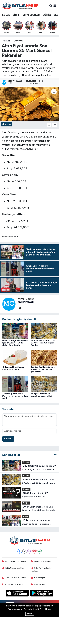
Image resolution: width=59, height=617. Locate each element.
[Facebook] (19, 551)
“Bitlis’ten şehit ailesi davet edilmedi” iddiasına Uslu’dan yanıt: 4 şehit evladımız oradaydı (38, 522)
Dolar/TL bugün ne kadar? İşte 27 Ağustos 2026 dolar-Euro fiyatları (15, 343)
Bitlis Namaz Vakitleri (14, 568)
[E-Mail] (20, 308)
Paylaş (8, 124)
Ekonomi (18, 41)
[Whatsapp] (39, 551)
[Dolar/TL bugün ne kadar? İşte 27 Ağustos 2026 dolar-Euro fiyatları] (15, 331)
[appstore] (17, 594)
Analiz (26, 462)
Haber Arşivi (39, 584)
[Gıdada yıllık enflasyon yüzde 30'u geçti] (15, 357)
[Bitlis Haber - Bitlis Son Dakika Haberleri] (20, 6)
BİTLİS (16, 15)
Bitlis (25, 516)
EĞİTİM (47, 15)
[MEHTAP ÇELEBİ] (9, 304)
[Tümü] (55, 455)
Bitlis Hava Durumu (42, 561)
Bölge (26, 503)
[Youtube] (34, 551)
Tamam (29, 613)
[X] (24, 551)
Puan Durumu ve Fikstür (15, 578)
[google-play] (42, 594)
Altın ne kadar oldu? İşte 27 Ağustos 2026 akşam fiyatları (43, 343)
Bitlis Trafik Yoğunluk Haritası (41, 569)
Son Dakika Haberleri (14, 584)
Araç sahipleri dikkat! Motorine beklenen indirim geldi (15, 396)
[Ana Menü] (55, 6)
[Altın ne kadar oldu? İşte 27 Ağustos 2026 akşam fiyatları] (44, 331)
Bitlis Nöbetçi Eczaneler (15, 561)
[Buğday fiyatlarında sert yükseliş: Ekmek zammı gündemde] (44, 357)
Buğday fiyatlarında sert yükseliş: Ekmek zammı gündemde (43, 369)
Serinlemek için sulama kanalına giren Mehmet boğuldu (38, 509)
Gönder (8, 439)
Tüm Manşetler (40, 578)
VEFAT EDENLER (31, 15)
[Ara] (50, 6)
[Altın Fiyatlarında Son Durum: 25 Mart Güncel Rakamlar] (29, 104)
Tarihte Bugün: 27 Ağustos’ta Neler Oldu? (35, 495)
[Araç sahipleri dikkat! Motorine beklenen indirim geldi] (15, 384)
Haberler (6, 41)
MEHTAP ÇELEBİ (26, 302)
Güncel (26, 489)
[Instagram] (29, 551)
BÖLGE (6, 15)
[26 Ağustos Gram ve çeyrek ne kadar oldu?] (44, 384)
